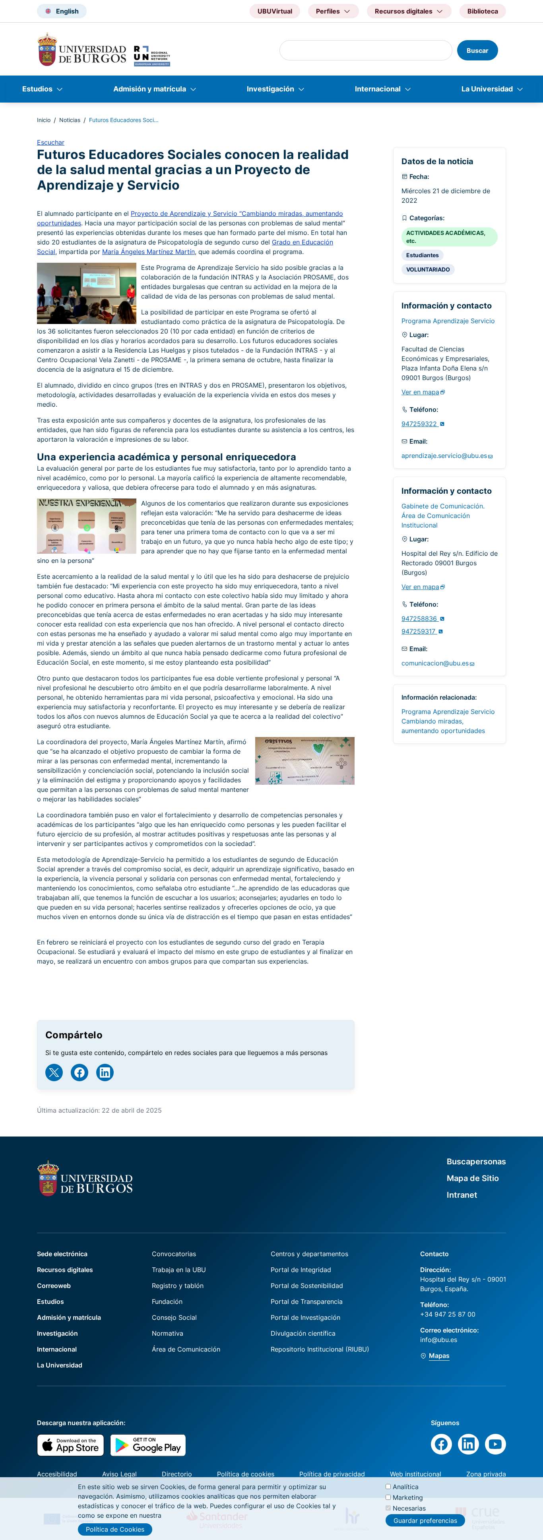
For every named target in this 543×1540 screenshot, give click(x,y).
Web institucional (415, 1474)
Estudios (37, 89)
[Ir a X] (54, 1072)
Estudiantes (422, 255)
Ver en (420, 392)
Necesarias (409, 1508)
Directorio (177, 1474)
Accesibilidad (57, 1474)
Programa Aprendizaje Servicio (448, 321)
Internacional (378, 89)
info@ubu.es (438, 1340)
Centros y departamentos (309, 1254)
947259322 (420, 424)
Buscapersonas (476, 1161)
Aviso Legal (119, 1474)
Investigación (270, 89)
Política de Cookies (115, 1529)
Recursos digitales (65, 1270)
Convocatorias (174, 1254)
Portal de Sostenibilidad (307, 1286)
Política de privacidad (332, 1474)
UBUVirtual (275, 11)
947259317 (419, 631)
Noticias (69, 119)
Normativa (167, 1333)
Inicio (43, 119)
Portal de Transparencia (307, 1301)
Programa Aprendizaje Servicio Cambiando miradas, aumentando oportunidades (448, 721)
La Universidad (487, 89)
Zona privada (486, 1474)
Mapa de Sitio (473, 1178)
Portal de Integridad (301, 1270)
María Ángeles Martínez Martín (148, 252)
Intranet (462, 1195)
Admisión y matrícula (149, 89)
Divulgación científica (303, 1333)
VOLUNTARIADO (428, 269)
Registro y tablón (178, 1286)
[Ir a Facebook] (79, 1072)
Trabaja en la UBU (179, 1270)
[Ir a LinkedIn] (105, 1072)
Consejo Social (174, 1317)
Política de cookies (245, 1474)
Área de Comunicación (186, 1349)
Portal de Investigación (305, 1317)
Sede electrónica (62, 1254)
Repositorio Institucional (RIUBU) (320, 1349)
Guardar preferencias (425, 1520)
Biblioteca (482, 11)
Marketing (408, 1497)
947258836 (420, 619)
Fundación (167, 1301)
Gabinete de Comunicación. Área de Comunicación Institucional (443, 515)
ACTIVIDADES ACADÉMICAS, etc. (445, 236)
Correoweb (54, 1286)
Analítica (406, 1487)
